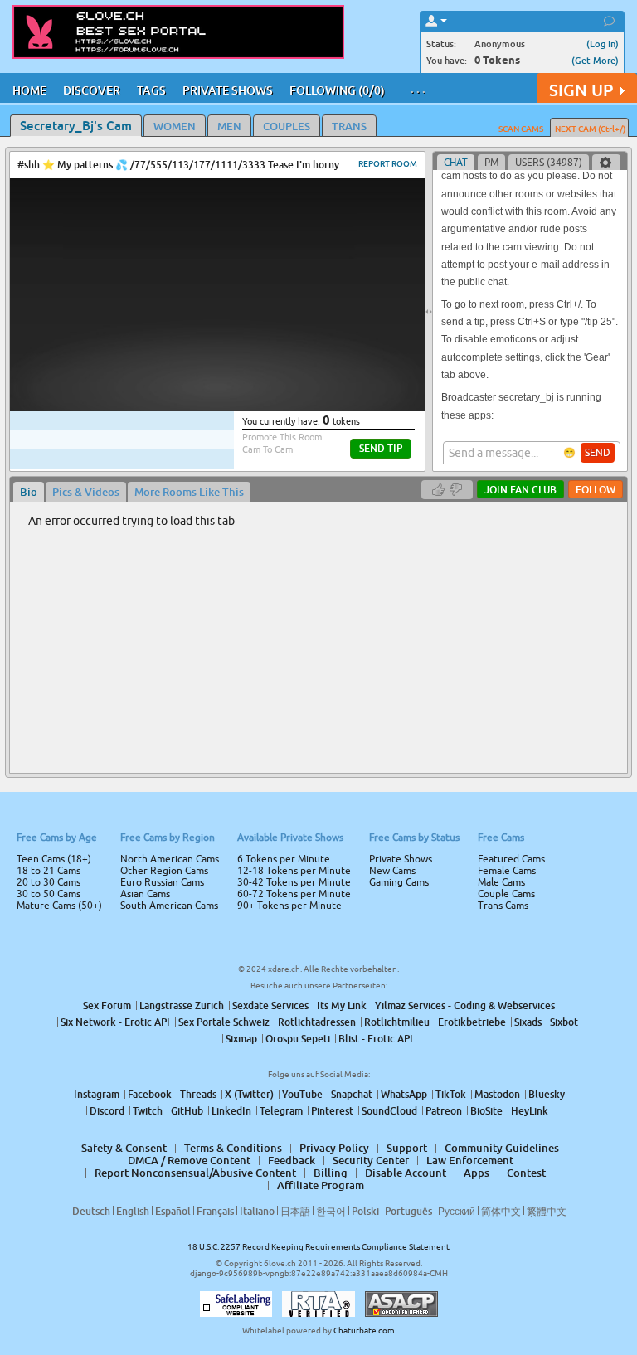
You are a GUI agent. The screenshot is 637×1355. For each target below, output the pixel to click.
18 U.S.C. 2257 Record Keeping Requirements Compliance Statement (318, 1246)
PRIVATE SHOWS (227, 90)
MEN (229, 126)
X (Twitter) (249, 1094)
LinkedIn (231, 1111)
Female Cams (507, 871)
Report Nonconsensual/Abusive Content (195, 1172)
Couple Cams (506, 894)
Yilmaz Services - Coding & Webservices (465, 1005)
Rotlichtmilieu (397, 1022)
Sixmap (241, 1038)
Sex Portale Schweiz (224, 1022)
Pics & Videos (85, 491)
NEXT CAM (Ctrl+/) (590, 129)
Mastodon (497, 1094)
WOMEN (174, 126)
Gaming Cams (399, 882)
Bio (28, 491)
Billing (331, 1172)
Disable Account (405, 1172)
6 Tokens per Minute (283, 859)
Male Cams (501, 882)
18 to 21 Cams (48, 871)
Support (407, 1147)
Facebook (150, 1094)
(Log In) (602, 43)
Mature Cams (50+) (59, 905)
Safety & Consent (124, 1147)
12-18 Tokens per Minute (294, 871)
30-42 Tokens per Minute (294, 882)
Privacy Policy (334, 1147)
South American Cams (169, 905)
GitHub (187, 1111)
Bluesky (546, 1094)
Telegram (281, 1111)
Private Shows (400, 859)
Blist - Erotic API (375, 1038)
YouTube (302, 1094)
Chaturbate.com (364, 1330)
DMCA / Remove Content (189, 1160)
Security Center (371, 1160)
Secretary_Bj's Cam (76, 125)
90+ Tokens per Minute (289, 905)
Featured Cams (511, 859)
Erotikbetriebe (472, 1022)
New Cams (392, 871)
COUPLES (286, 126)
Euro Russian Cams (162, 882)
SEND (597, 453)
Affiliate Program (320, 1185)
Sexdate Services (270, 1005)
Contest (526, 1172)
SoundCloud (389, 1111)
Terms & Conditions (233, 1147)
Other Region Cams (164, 871)
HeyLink (529, 1111)
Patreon (443, 1111)
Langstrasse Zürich (181, 1005)
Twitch (148, 1111)
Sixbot (564, 1022)
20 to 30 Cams (48, 882)
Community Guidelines (502, 1147)
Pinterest (332, 1111)
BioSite (486, 1111)
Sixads (528, 1022)
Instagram (96, 1094)
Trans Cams (503, 905)
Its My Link (342, 1005)
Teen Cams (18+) (54, 859)
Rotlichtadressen (317, 1022)
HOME (29, 90)
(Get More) (595, 60)
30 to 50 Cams (48, 894)
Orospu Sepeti (297, 1038)
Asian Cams (145, 894)
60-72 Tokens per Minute (294, 894)
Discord (107, 1111)
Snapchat (351, 1094)
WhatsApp (404, 1094)
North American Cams (169, 859)
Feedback (291, 1160)
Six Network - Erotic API (115, 1022)
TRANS (349, 126)
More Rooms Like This (189, 491)
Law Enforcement (469, 1160)
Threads (198, 1094)
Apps (476, 1172)
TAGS (151, 90)
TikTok (450, 1094)
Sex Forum (107, 1005)
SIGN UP (581, 90)
